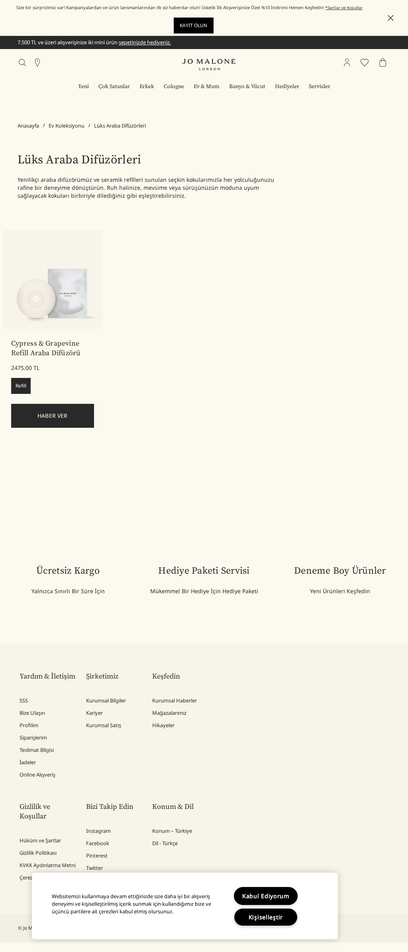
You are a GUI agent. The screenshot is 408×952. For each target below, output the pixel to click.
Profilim (29, 725)
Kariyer (94, 713)
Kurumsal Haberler (174, 700)
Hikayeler (163, 725)
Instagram (98, 831)
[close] (388, 18)
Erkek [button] (146, 86)
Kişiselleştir (266, 917)
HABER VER (52, 415)
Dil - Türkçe (165, 843)
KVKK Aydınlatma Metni (48, 865)
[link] (52, 279)
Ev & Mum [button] (207, 86)
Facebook (97, 843)
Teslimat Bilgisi (37, 750)
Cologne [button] (174, 86)
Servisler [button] (319, 86)
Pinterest (97, 855)
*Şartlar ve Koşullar (344, 7)
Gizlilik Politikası (38, 853)
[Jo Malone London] (208, 64)
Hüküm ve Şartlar (40, 840)
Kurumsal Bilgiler (106, 700)
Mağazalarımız (169, 713)
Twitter (94, 868)
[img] (347, 62)
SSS (24, 700)
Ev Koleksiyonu (66, 125)
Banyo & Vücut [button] (247, 86)
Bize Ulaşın (32, 713)
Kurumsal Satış (103, 725)
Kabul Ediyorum (265, 896)
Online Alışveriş (37, 774)
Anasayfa (28, 125)
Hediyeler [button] (287, 86)
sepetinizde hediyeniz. (145, 42)
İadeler (28, 762)
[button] (391, 18)
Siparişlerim (33, 737)
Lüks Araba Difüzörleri (120, 125)
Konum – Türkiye (172, 831)
